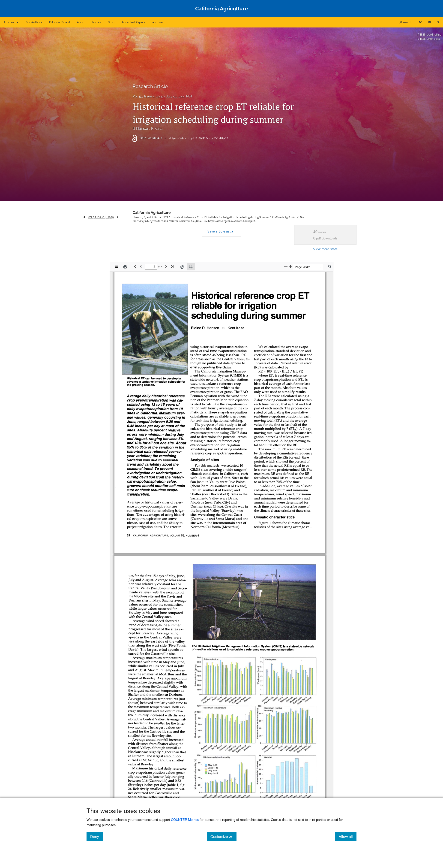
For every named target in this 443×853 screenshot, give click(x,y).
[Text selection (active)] (191, 266)
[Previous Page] (141, 266)
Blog (111, 22)
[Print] (125, 266)
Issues (96, 22)
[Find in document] (330, 266)
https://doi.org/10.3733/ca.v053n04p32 (198, 138)
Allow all (347, 836)
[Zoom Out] (286, 266)
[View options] (116, 266)
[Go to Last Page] (172, 266)
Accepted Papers (133, 22)
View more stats (325, 249)
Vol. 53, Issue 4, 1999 (148, 96)
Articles (8, 22)
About (81, 22)
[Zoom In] (290, 266)
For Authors (34, 22)
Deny (96, 836)
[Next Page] (166, 266)
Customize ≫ (223, 836)
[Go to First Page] (134, 266)
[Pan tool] (181, 266)
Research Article (150, 86)
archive (157, 22)
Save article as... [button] (220, 231)
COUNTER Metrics (185, 819)
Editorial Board (59, 22)
